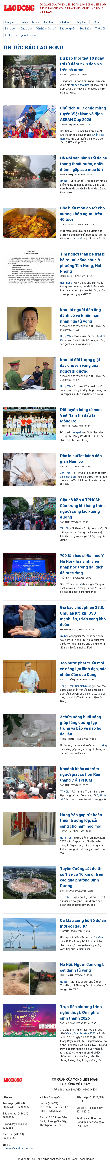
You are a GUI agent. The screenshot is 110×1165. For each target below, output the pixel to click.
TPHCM (65, 528)
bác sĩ (78, 584)
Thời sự (95, 22)
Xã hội (24, 22)
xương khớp (76, 238)
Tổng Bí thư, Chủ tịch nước (75, 686)
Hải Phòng (66, 282)
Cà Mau (98, 937)
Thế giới (100, 28)
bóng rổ (76, 432)
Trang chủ (10, 22)
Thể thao (49, 22)
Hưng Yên (66, 336)
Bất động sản (67, 28)
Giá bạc (64, 636)
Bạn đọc (10, 28)
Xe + (7, 35)
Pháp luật (81, 22)
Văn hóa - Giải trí (45, 28)
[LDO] (29, 72)
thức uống (101, 745)
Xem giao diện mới (25, 35)
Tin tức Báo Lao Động (33, 47)
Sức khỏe (85, 28)
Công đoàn (25, 28)
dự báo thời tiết (80, 85)
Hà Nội (64, 180)
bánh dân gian (68, 476)
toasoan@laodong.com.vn (18, 1148)
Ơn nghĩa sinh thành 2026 (80, 1033)
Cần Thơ (65, 472)
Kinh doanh (65, 22)
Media (35, 22)
